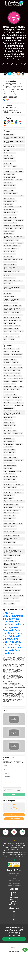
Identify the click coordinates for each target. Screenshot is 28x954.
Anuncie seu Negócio (14, 876)
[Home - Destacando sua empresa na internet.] (14, 4)
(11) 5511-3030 (9, 89)
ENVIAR (14, 794)
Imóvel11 (17, 951)
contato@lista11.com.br (14, 935)
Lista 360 (11, 951)
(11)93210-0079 (13, 933)
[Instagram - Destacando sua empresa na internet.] (14, 912)
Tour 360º (14, 878)
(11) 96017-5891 (19, 89)
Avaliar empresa (14, 815)
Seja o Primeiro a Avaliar (14, 818)
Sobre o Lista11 (14, 873)
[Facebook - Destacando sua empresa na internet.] (14, 915)
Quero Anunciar (14, 939)
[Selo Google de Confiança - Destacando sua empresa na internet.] (14, 865)
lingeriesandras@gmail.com (13, 94)
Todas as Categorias (14, 880)
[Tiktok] (14, 919)
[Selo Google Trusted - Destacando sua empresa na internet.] (14, 860)
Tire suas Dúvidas (14, 883)
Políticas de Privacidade (14, 885)
